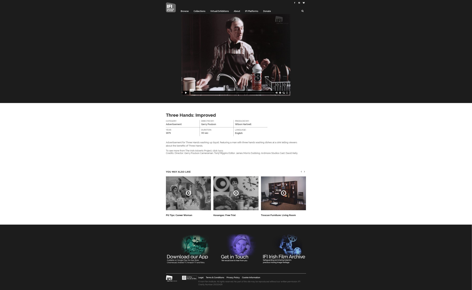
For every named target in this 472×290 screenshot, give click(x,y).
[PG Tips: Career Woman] (188, 193)
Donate (267, 10)
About (237, 10)
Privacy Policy (233, 277)
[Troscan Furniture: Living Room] (283, 193)
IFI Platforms (251, 10)
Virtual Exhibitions (219, 10)
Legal (201, 277)
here (220, 150)
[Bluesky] (304, 2)
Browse (185, 10)
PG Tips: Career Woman (179, 215)
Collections (199, 10)
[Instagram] (299, 2)
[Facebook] (294, 2)
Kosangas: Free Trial (224, 215)
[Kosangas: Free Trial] (235, 193)
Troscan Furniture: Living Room (278, 215)
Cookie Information (251, 277)
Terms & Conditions (215, 277)
